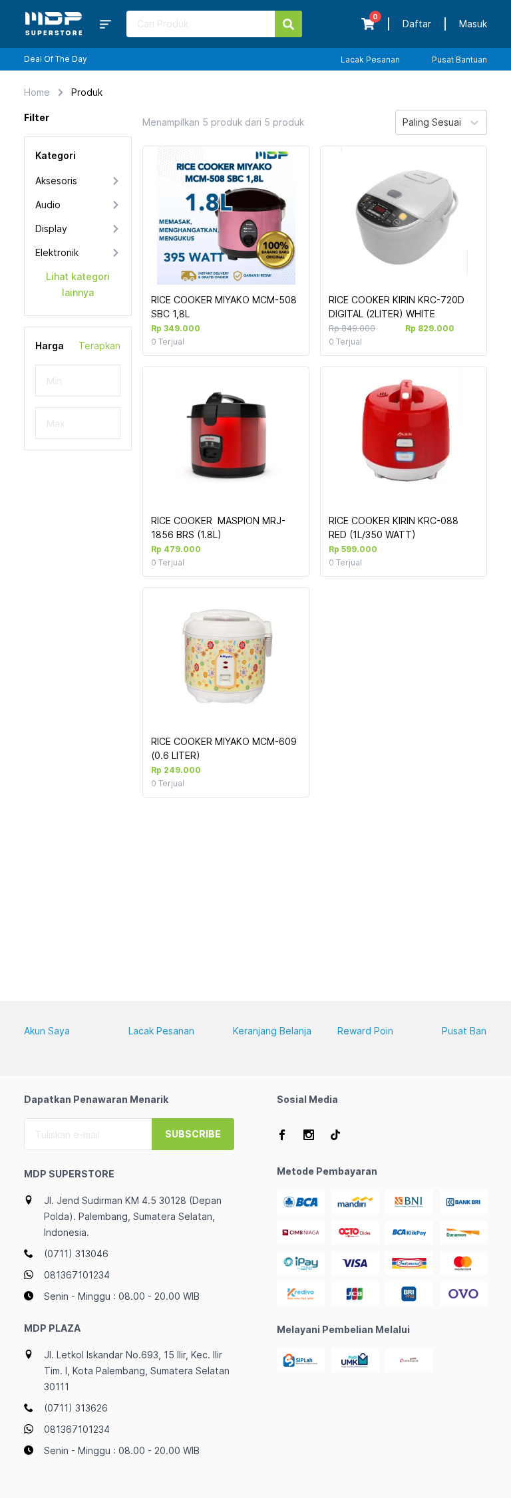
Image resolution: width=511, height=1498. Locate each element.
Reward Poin (365, 1030)
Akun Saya (47, 1030)
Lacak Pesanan (370, 60)
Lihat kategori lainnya (78, 284)
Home (37, 92)
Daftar (417, 23)
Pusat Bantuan (459, 60)
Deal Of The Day (55, 59)
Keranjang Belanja (272, 1030)
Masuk (473, 23)
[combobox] (404, 122)
